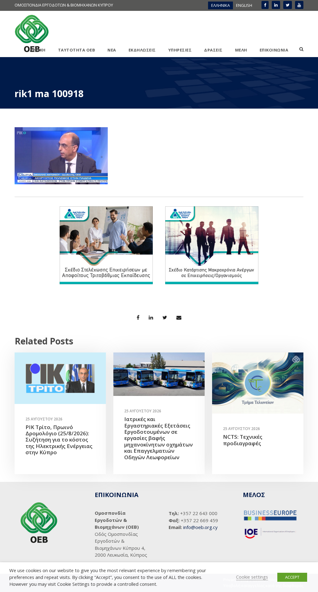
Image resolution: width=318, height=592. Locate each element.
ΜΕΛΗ (241, 50)
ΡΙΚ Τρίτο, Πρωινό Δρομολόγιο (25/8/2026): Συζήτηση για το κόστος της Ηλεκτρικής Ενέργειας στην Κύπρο (59, 440)
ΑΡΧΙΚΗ (38, 50)
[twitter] (287, 5)
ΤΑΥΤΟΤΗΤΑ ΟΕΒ (76, 50)
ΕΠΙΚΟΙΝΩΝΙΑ (274, 50)
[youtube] (299, 5)
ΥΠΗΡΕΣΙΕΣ (180, 50)
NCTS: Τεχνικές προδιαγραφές (242, 439)
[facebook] (265, 5)
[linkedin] (276, 5)
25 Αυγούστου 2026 (43, 419)
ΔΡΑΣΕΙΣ (213, 50)
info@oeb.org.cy (200, 527)
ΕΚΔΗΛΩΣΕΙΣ (142, 50)
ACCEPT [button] (292, 577)
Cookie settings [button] (252, 577)
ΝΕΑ (111, 50)
